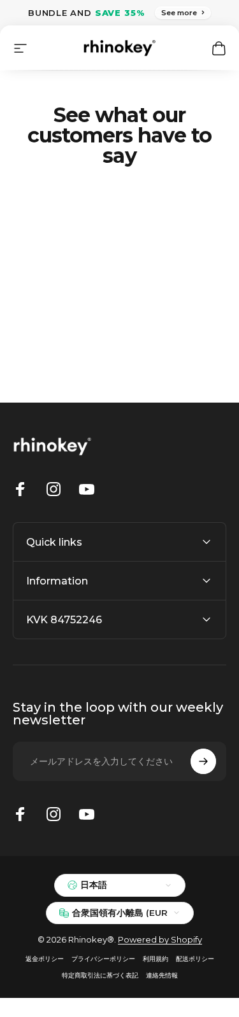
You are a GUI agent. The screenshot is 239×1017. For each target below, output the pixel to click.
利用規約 (155, 959)
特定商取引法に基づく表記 (100, 975)
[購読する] (203, 761)
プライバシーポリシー (103, 959)
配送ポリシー (195, 959)
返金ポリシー (44, 959)
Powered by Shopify (160, 939)
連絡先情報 (162, 975)
